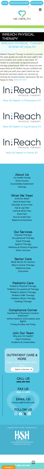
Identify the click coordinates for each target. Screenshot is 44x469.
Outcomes (23, 271)
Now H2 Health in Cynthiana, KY (22, 126)
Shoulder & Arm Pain (22, 204)
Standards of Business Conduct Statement (23, 314)
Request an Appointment (19, 3)
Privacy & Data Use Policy (23, 324)
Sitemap (22, 186)
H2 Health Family (22, 177)
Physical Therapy (23, 234)
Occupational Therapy (23, 238)
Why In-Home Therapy (23, 265)
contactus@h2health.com (23, 402)
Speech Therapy (23, 244)
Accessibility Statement (22, 183)
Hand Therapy (23, 241)
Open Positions (23, 339)
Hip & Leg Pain (22, 207)
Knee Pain (22, 213)
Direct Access (22, 180)
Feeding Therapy (23, 301)
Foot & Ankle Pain (22, 217)
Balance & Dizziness (22, 220)
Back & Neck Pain (22, 201)
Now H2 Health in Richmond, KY (22, 100)
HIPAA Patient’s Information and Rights (23, 320)
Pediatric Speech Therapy (23, 292)
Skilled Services (23, 268)
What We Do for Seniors (23, 262)
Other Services (23, 250)
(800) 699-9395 (19, 80)
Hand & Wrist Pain (22, 210)
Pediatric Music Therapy (23, 298)
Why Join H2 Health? (23, 336)
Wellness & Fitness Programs (23, 247)
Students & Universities (23, 342)
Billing (4, 3)
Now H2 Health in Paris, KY (22, 152)
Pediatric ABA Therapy (23, 295)
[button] (33, 462)
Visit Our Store (36, 3)
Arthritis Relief (22, 198)
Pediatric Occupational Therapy (23, 289)
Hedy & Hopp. (26, 444)
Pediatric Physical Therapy (23, 286)
